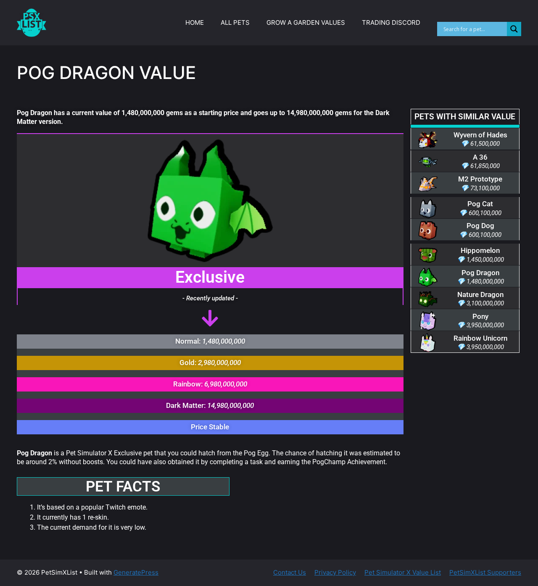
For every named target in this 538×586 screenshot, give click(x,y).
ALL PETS (235, 22)
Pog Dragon (480, 272)
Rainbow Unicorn (480, 338)
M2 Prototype (480, 179)
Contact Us (289, 572)
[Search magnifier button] (514, 29)
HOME (194, 22)
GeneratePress (135, 572)
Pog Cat (480, 204)
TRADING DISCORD (391, 22)
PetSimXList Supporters (485, 572)
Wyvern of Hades (480, 135)
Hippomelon (480, 250)
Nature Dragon (480, 294)
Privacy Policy (335, 572)
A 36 (480, 157)
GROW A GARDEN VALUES (305, 22)
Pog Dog (480, 225)
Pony (480, 316)
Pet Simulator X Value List (402, 572)
